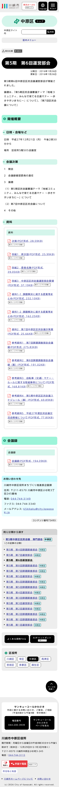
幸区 (21, 659)
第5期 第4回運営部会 (23, 592)
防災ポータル (29, 6)
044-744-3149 (21, 499)
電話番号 (16, 723)
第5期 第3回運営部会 (23, 603)
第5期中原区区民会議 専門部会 (28, 539)
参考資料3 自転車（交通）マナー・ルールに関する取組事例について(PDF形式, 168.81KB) (31, 382)
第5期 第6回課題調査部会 (25, 582)
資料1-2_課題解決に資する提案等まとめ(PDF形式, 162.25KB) (30, 316)
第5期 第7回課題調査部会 (25, 571)
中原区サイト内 (10, 31)
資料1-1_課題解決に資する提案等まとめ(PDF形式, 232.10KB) (30, 298)
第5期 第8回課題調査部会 (25, 565)
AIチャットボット (42, 639)
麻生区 (35, 665)
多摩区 (23, 665)
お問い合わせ (44, 779)
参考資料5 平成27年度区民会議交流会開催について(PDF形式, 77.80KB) (31, 417)
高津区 (45, 659)
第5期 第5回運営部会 (23, 576)
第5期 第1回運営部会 (23, 625)
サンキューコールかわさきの (42, 723)
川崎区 (10, 659)
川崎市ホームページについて (18, 779)
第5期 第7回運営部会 (23, 555)
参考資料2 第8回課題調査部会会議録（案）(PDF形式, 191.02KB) (30, 364)
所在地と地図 (9, 771)
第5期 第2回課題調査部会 (25, 614)
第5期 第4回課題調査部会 (25, 550)
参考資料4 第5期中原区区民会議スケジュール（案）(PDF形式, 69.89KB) (31, 399)
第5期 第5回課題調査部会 (25, 587)
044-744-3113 (16, 755)
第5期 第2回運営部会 (23, 609)
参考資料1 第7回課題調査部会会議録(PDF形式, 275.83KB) (30, 347)
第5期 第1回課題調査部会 (25, 619)
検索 (52, 32)
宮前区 (10, 665)
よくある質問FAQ (16, 639)
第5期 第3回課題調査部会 (25, 598)
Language (43, 8)
